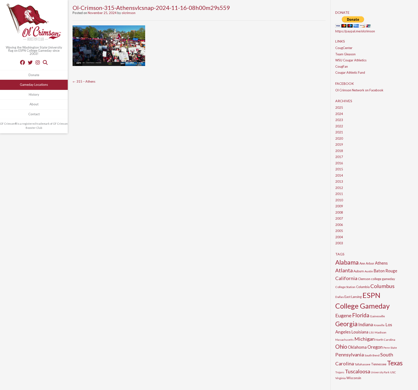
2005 (339, 231)
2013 (339, 181)
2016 (339, 163)
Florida (360, 315)
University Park (380, 372)
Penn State (390, 347)
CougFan (341, 66)
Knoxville (379, 325)
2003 (339, 243)
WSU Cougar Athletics (350, 60)
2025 (339, 107)
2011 (339, 194)
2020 (339, 138)
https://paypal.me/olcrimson (355, 31)
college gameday (383, 279)
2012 (339, 188)
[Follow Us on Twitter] (30, 62)
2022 (339, 126)
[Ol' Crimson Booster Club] (34, 22)
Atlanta (344, 270)
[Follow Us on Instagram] (38, 62)
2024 (339, 114)
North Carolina (385, 339)
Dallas (339, 297)
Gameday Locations (34, 85)
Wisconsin (353, 378)
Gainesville (377, 316)
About (34, 104)
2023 (339, 120)
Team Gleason (345, 54)
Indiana (365, 324)
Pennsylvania (349, 354)
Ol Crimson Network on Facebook (359, 90)
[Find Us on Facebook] (22, 62)
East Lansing (353, 297)
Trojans (339, 372)
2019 (339, 144)
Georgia (346, 324)
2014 (339, 175)
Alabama (347, 262)
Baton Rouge (385, 270)
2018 (339, 151)
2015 (339, 169)
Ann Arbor (366, 263)
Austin (369, 271)
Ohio (341, 346)
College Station (345, 287)
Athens (381, 263)
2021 (339, 132)
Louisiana (359, 331)
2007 (339, 218)
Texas (395, 363)
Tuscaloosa (357, 371)
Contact (34, 114)
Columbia (363, 287)
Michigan (364, 339)
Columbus (382, 286)
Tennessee (378, 364)
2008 (339, 212)
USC (393, 372)
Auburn (358, 271)
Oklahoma (357, 347)
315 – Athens (84, 81)
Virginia (340, 378)
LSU (371, 332)
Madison (380, 332)
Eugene (343, 315)
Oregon (375, 347)
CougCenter (343, 48)
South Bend (372, 355)
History (34, 94)
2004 (339, 237)
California (346, 278)
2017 (339, 157)
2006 (339, 225)
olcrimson (128, 13)
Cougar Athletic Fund (350, 72)
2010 (339, 200)
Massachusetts (344, 339)
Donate (34, 75)
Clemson (364, 279)
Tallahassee (362, 364)
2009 (339, 206)
